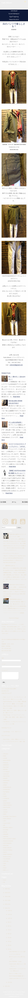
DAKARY (5, 778)
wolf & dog (5, 861)
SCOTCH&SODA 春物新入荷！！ (17, 976)
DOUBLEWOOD (7, 787)
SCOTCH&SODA (7, 843)
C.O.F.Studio (6, 771)
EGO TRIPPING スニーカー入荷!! (17, 951)
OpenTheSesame (7, 701)
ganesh (5, 800)
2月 (9, 949)
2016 (6, 904)
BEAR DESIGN (6, 760)
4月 (9, 941)
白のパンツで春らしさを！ (14, 25)
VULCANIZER (6, 858)
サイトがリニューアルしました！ (11, 553)
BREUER (5, 769)
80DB (4, 756)
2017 (6, 900)
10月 (9, 918)
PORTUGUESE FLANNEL (9, 838)
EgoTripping (14, 16)
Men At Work (6, 739)
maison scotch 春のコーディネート (17, 978)
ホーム (14, 502)
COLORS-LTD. (5, 691)
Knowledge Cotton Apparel (9, 816)
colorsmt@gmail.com (16, 365)
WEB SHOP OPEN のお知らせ (17, 584)
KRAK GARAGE (7, 818)
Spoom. (5, 852)
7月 (9, 929)
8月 (9, 926)
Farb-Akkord (6, 721)
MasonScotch (14, 19)
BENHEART (6, 765)
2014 (6, 986)
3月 (9, 945)
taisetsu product (7, 856)
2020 (6, 888)
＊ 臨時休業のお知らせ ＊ (10, 565)
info (4, 882)
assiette (5, 758)
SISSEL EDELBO (7, 847)
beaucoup (5, 762)
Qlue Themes (12, 994)
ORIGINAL (5, 834)
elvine (4, 794)
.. (3, 751)
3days (4, 697)
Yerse (4, 863)
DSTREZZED (6, 789)
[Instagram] (5, 521)
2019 (6, 892)
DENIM (5, 785)
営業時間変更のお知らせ (16, 599)
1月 (9, 982)
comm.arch (6, 774)
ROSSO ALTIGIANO (8, 841)
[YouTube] (22, 521)
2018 (6, 896)
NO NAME (5, 829)
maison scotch (6, 823)
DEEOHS (5, 782)
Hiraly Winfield (6, 803)
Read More (16, 396)
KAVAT (4, 814)
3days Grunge (6, 715)
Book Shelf (5, 767)
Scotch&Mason (14, 14)
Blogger (17, 618)
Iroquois (5, 809)
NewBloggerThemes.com (14, 996)
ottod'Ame (5, 836)
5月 (9, 937)
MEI (4, 825)
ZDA (4, 865)
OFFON (5, 832)
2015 (6, 908)
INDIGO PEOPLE (7, 805)
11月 (9, 914)
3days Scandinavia (7, 706)
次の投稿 (3, 502)
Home (4, 880)
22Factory (5, 753)
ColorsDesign (6, 731)
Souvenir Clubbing (7, 850)
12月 (9, 910)
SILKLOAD (5, 845)
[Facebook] (14, 521)
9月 (9, 922)
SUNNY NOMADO (7, 854)
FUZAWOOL (6, 798)
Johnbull (14, 11)
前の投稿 (25, 502)
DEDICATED (6, 780)
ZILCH (4, 867)
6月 (9, 933)
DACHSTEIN (6, 776)
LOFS (4, 820)
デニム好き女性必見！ (16, 422)
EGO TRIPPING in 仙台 (15, 961)
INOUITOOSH (6, 807)
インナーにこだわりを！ (15, 954)
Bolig (4, 710)
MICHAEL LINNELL (8, 827)
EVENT (5, 796)
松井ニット (6, 870)
